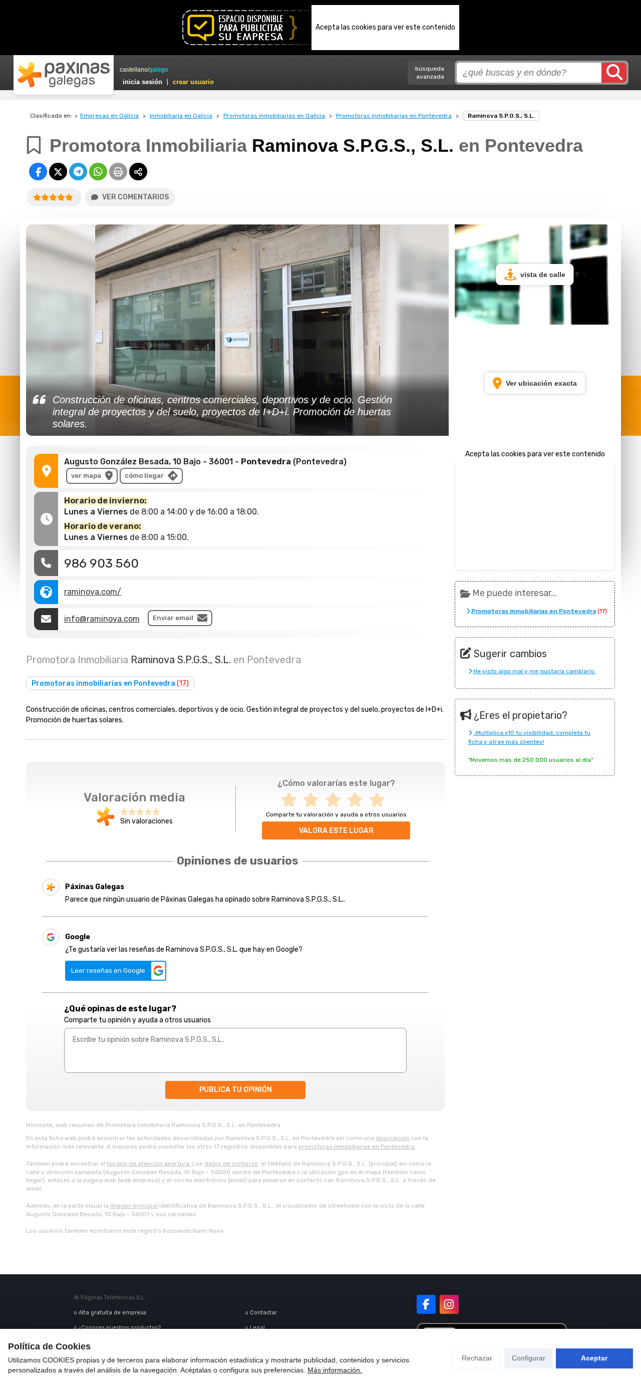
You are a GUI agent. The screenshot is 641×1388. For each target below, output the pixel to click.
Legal (257, 1327)
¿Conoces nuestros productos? (120, 1327)
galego (158, 69)
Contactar (263, 1312)
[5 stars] (380, 800)
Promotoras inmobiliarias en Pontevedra (394, 115)
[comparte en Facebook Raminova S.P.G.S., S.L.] (38, 171)
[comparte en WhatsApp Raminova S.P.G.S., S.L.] (98, 171)
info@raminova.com (102, 619)
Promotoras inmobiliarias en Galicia (274, 115)
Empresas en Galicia (109, 115)
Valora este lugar (336, 830)
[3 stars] (336, 800)
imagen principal (134, 1205)
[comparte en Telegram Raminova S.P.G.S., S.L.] (78, 171)
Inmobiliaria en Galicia (181, 115)
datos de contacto (231, 1163)
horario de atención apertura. (149, 1163)
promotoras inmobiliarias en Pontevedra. (357, 1146)
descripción (393, 1138)
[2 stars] (314, 800)
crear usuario (193, 82)
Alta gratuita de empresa (112, 1312)
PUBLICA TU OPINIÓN (235, 1089)
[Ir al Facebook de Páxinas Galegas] (426, 1304)
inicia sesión (142, 82)
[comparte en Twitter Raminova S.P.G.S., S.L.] (58, 171)
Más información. (334, 1370)
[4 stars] (358, 800)
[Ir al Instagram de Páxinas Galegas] (449, 1304)
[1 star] (292, 800)
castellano (134, 69)
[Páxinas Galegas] (64, 75)
